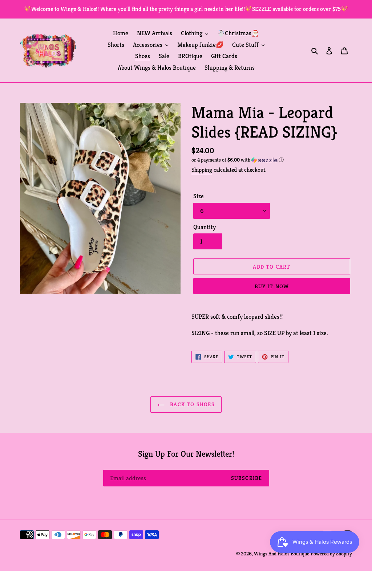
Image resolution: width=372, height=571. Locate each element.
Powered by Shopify (331, 553)
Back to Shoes (191, 404)
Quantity (204, 227)
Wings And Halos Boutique (281, 553)
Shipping (201, 170)
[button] (237, 159)
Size (198, 196)
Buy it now (272, 286)
